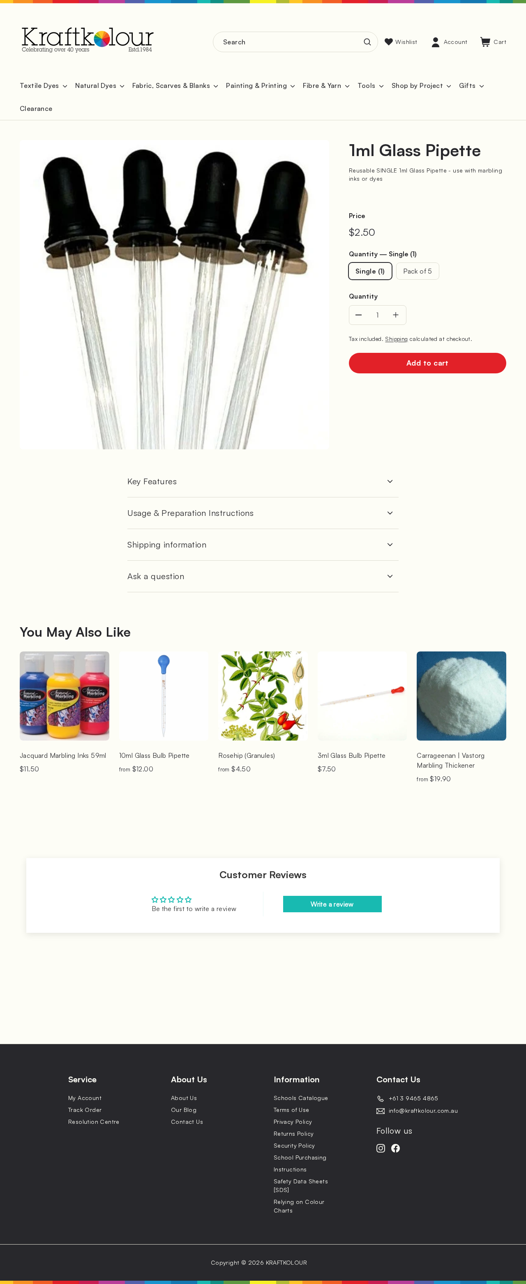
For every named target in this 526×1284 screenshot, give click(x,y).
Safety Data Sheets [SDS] (301, 1185)
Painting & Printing (257, 85)
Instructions (290, 1169)
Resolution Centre (94, 1121)
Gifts (468, 85)
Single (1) (370, 271)
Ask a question (155, 576)
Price (357, 216)
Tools (367, 85)
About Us (184, 1097)
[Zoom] (174, 294)
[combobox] (295, 42)
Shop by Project (418, 85)
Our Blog (183, 1109)
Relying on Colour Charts (299, 1206)
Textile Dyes (40, 85)
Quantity (383, 254)
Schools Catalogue (301, 1097)
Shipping (396, 338)
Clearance (36, 108)
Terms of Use (291, 1109)
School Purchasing (300, 1157)
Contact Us (187, 1121)
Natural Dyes (96, 85)
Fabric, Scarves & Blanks (172, 85)
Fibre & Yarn (323, 85)
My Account (85, 1097)
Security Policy (294, 1145)
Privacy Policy (293, 1121)
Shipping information (166, 544)
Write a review (332, 904)
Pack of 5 (417, 271)
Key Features (152, 481)
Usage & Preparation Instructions (190, 513)
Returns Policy (294, 1133)
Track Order (85, 1109)
